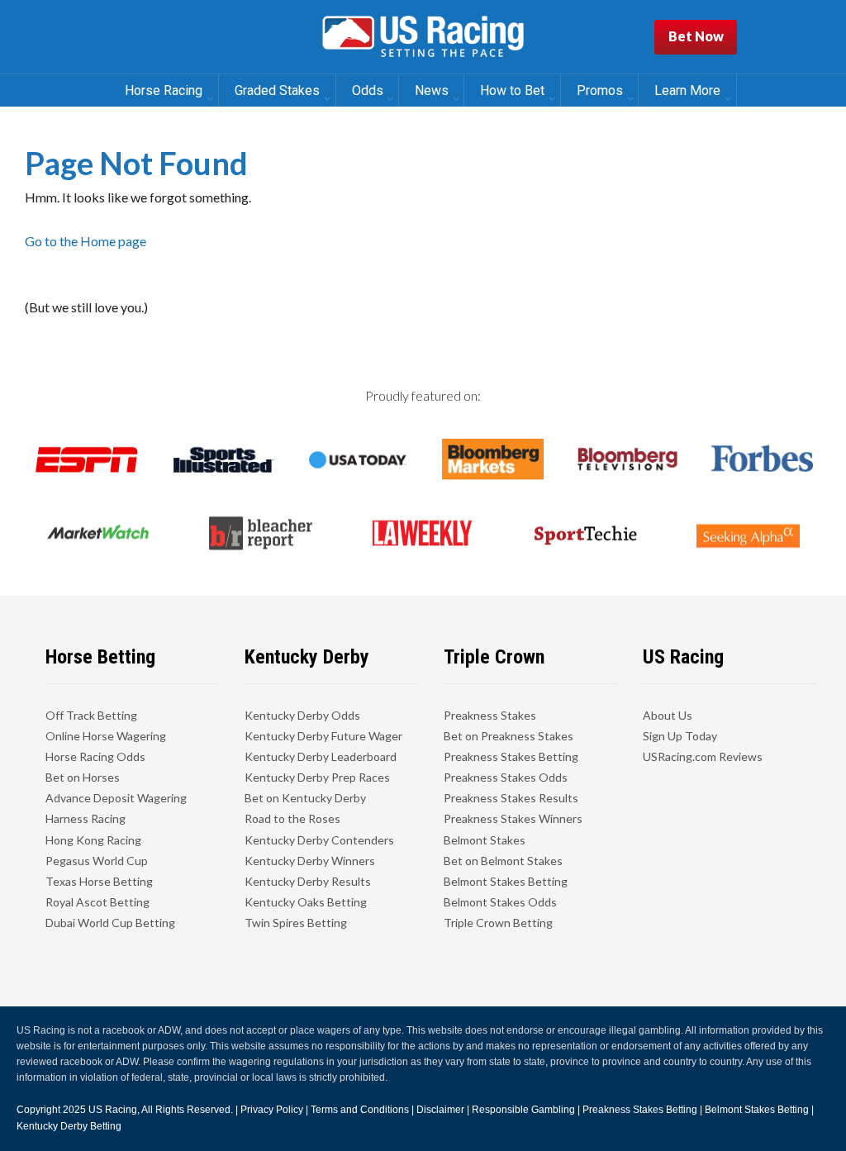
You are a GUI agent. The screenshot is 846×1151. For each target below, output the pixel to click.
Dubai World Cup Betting (110, 923)
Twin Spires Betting (296, 923)
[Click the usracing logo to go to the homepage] (423, 37)
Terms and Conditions (360, 1109)
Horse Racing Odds (95, 756)
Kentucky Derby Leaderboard (321, 756)
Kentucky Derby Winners (310, 861)
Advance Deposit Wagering (116, 798)
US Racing (112, 1109)
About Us (667, 715)
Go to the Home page (85, 241)
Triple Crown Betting (498, 923)
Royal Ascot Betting (97, 902)
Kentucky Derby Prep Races (317, 777)
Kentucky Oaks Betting (306, 902)
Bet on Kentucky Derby (305, 798)
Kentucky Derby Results (308, 881)
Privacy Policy (271, 1109)
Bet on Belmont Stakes (503, 861)
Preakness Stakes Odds (506, 777)
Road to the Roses (292, 818)
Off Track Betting (91, 715)
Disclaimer (440, 1109)
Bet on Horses (82, 777)
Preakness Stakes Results (511, 798)
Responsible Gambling (523, 1109)
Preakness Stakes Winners (513, 818)
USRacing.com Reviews (703, 756)
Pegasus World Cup (96, 861)
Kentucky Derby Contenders (319, 840)
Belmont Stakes (484, 840)
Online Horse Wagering (105, 736)
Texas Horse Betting (99, 881)
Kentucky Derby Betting (69, 1126)
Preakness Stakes (490, 715)
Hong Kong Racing (93, 840)
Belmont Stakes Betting (506, 881)
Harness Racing (85, 818)
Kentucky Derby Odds (302, 715)
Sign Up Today (680, 736)
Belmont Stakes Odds (500, 902)
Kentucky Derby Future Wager (323, 736)
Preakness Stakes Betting (511, 756)
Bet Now (696, 36)
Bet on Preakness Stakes (508, 736)
